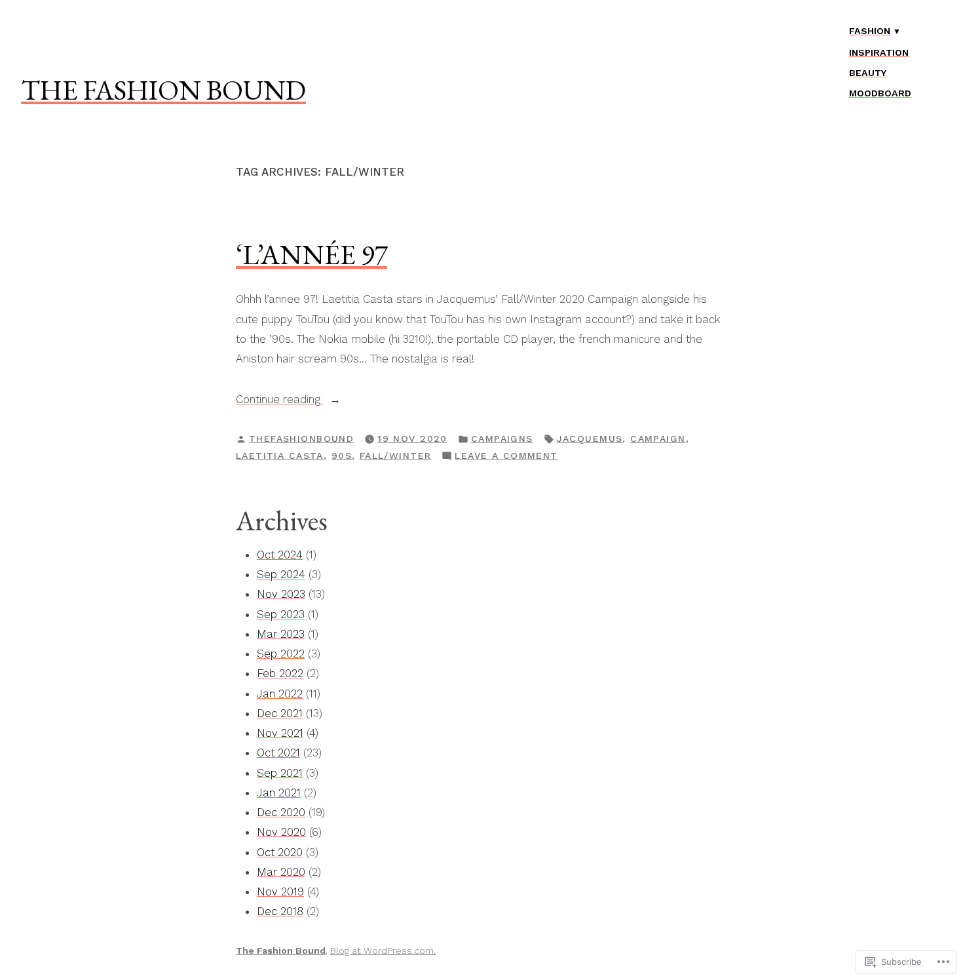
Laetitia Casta (280, 455)
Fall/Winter (396, 455)
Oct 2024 (280, 554)
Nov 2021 (280, 732)
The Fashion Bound (163, 89)
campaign (657, 438)
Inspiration (879, 52)
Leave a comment (506, 457)
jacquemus (590, 438)
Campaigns (502, 438)
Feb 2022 (280, 673)
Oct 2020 (280, 852)
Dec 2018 (280, 911)
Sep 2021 (280, 772)
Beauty (867, 73)
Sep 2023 (281, 614)
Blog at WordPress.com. (383, 950)
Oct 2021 (278, 752)
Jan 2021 (279, 792)
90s (341, 455)
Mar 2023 (281, 633)
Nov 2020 (281, 831)
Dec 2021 (280, 713)
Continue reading (280, 400)
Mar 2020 (281, 871)
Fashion (869, 31)
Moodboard (880, 93)
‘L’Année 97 (311, 254)
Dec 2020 (281, 812)
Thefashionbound (301, 438)
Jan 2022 (280, 693)
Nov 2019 (280, 891)
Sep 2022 (281, 653)
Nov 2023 (281, 593)
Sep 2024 (281, 574)
